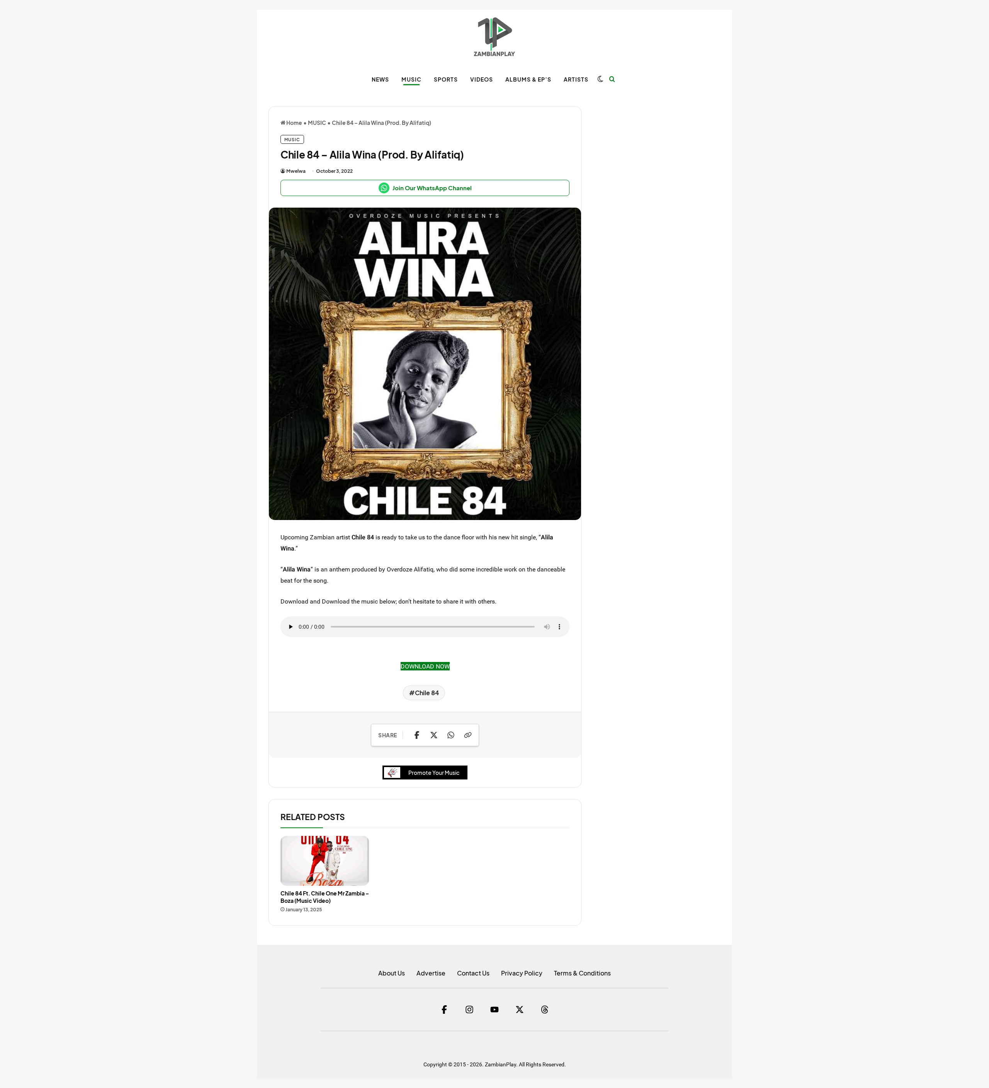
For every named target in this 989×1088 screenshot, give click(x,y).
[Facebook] (444, 1009)
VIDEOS (481, 79)
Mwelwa (296, 171)
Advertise (430, 973)
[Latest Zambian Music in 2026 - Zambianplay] (494, 36)
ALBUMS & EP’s (528, 79)
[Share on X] (434, 735)
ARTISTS (576, 79)
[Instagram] (469, 1009)
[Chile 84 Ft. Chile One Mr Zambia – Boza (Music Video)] (324, 861)
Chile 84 (427, 693)
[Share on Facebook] (417, 735)
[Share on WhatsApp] (451, 735)
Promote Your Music (433, 772)
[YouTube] (494, 1009)
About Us (391, 973)
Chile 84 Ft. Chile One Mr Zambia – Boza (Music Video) (324, 897)
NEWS (380, 79)
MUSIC (411, 79)
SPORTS (446, 79)
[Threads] (544, 1009)
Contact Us (473, 973)
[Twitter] (519, 1009)
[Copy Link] (468, 735)
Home (293, 122)
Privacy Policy (521, 973)
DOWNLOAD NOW (425, 666)
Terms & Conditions (582, 973)
